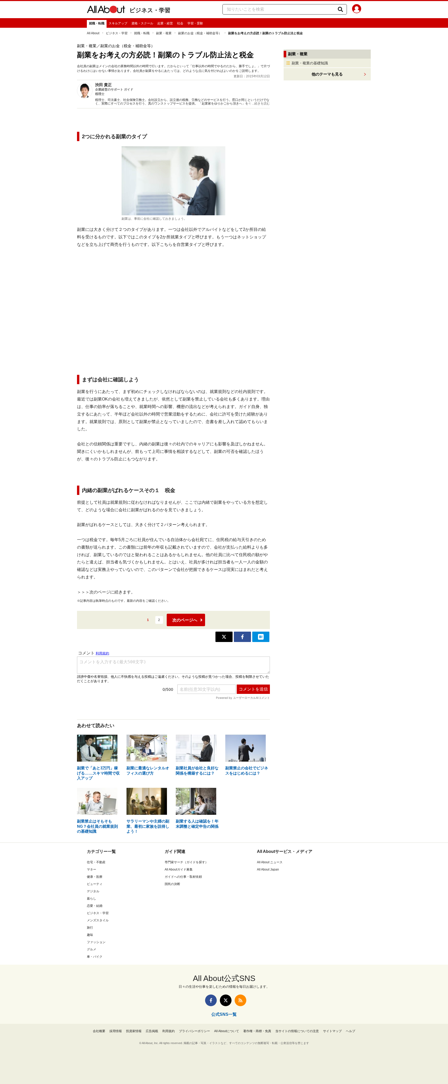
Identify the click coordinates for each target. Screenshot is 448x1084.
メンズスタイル (98, 920)
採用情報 (115, 1031)
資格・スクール (142, 23)
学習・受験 (195, 23)
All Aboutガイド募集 (179, 869)
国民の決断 (172, 884)
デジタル (93, 891)
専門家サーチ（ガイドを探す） (186, 862)
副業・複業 (164, 33)
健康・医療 (94, 877)
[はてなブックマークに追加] (260, 637)
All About (93, 33)
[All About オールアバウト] (106, 10)
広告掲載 (152, 1031)
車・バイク (94, 956)
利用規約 (168, 1031)
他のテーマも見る (327, 74)
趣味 (90, 935)
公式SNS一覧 (224, 1014)
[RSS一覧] (240, 1000)
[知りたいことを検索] (340, 9)
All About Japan (268, 869)
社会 (180, 23)
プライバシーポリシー (194, 1031)
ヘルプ (350, 1031)
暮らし (91, 898)
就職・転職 (96, 23)
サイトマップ (332, 1031)
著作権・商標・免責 (257, 1031)
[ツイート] (224, 637)
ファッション (96, 942)
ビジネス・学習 (149, 10)
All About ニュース (270, 862)
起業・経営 (165, 23)
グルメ (91, 949)
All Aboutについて (226, 1031)
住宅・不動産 (96, 862)
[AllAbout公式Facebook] (211, 1000)
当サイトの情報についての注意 (297, 1031)
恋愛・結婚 (94, 906)
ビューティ (94, 884)
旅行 (90, 927)
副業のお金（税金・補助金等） (200, 33)
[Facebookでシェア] (242, 637)
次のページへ (184, 620)
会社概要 (99, 1031)
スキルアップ (118, 23)
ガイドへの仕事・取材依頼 (183, 877)
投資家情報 (134, 1031)
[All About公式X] (226, 1000)
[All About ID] (356, 9)
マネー (91, 869)
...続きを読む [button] (261, 103)
